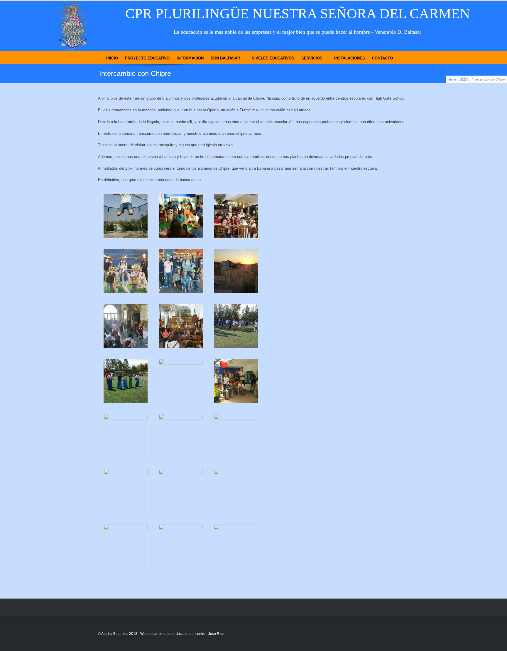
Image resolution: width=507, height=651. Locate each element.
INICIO (112, 58)
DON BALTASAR (225, 58)
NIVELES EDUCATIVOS (273, 58)
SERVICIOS (311, 58)
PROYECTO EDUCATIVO (147, 58)
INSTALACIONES (349, 58)
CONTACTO (382, 58)
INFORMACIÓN (190, 58)
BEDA (464, 79)
